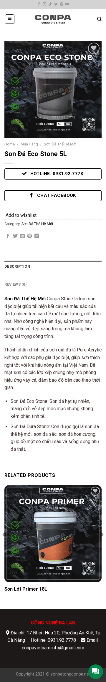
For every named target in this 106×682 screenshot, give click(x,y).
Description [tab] (17, 266)
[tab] (53, 276)
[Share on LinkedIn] (36, 236)
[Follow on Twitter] (56, 4)
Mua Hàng (29, 144)
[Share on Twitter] (15, 236)
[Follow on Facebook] (39, 4)
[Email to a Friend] (22, 236)
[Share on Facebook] (8, 236)
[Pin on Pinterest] (29, 236)
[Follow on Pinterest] (61, 4)
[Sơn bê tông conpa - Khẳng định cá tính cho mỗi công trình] (53, 19)
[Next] (102, 547)
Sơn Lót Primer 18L (25, 589)
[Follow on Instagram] (44, 4)
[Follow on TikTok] (50, 4)
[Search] (99, 19)
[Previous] (4, 547)
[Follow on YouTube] (67, 4)
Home (9, 144)
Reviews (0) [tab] (15, 284)
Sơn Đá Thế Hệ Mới (60, 144)
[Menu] (10, 19)
